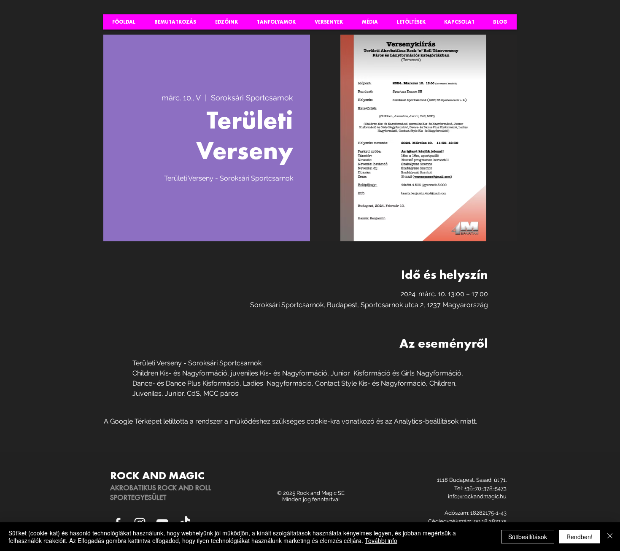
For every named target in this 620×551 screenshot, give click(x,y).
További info (381, 540)
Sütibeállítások (527, 536)
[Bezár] (610, 536)
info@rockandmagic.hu (477, 496)
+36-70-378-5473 (485, 488)
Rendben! (579, 536)
